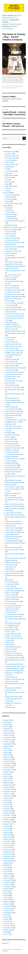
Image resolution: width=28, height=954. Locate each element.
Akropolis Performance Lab (14, 242)
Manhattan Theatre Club (13, 422)
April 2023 (7, 806)
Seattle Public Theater (12, 530)
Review (7, 201)
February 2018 (8, 902)
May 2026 (7, 726)
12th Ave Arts (9, 231)
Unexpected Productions (13, 664)
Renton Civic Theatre (12, 493)
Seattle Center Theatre (12, 513)
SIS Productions (10, 564)
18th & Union (9, 234)
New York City (12, 17)
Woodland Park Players (12, 696)
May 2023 (7, 804)
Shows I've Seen (6, 949)
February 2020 (8, 850)
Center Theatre (19, 86)
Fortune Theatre (10, 342)
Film (6, 169)
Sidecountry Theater (11, 562)
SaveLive (8, 510)
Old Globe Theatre (11, 452)
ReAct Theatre (9, 484)
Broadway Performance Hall (14, 296)
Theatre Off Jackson (11, 634)
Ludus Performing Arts (12, 413)
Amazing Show (10, 249)
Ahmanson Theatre (11, 238)
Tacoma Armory (10, 582)
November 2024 (8, 765)
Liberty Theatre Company (13, 411)
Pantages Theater (10, 463)
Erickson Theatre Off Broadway (15, 333)
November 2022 (8, 817)
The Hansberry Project (12, 616)
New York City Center (12, 445)
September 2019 (8, 860)
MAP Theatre (9, 424)
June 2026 (7, 724)
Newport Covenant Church (13, 448)
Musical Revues (10, 175)
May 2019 (6, 869)
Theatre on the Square (12, 636)
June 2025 (7, 750)
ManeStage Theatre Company (14, 420)
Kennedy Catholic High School (14, 389)
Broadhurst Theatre (11, 292)
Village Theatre (10, 681)
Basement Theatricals (12, 275)
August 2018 (7, 889)
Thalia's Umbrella (10, 599)
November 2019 (8, 856)
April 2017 (7, 921)
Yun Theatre (9, 707)
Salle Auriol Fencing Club (13, 504)
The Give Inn (9, 612)
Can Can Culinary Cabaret (13, 303)
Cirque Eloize (9, 311)
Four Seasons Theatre (12, 344)
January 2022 (8, 839)
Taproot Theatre (10, 593)
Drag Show (8, 167)
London (7, 210)
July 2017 (6, 915)
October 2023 (8, 793)
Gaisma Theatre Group (12, 346)
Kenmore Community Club (13, 387)
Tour (6, 190)
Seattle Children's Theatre (13, 515)
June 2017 (6, 917)
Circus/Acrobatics (10, 158)
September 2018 (9, 886)
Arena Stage (9, 255)
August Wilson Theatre (12, 264)
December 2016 (8, 925)
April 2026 (7, 729)
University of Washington (13, 670)
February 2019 (8, 876)
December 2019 (8, 854)
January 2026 (8, 735)
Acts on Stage (9, 236)
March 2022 (7, 835)
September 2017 (8, 912)
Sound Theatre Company (11, 87)
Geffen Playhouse (10, 348)
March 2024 (7, 783)
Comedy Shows (10, 160)
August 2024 (7, 772)
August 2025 (7, 746)
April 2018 (7, 897)
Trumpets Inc (9, 651)
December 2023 (8, 789)
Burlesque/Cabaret (11, 156)
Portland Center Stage (12, 471)
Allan (3, 86)
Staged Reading (10, 186)
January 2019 (8, 878)
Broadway (10, 216)
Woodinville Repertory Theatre (15, 692)
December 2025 (8, 737)
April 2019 (7, 871)
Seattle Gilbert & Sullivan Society (15, 517)
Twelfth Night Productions (13, 657)
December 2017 (8, 906)
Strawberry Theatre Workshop (14, 575)
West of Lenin (9, 690)
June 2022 (7, 828)
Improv (7, 173)
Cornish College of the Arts (13, 316)
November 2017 (8, 908)
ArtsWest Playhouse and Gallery (15, 257)
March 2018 (7, 899)
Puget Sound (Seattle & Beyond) (15, 221)
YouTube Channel (7, 28)
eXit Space (8, 340)
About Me (5, 20)
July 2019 (6, 865)
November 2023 (8, 791)
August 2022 (7, 824)
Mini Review (9, 197)
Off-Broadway (11, 218)
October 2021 (8, 845)
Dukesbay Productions (12, 327)
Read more (5, 943)
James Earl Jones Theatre (13, 372)
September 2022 (9, 822)
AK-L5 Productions (11, 240)
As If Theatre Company (12, 262)
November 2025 (8, 739)
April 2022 (7, 832)
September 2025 (9, 744)
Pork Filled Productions (12, 469)
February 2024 (8, 785)
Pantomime (9, 182)
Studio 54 (8, 580)
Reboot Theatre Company (13, 487)
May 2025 (7, 752)
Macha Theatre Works (12, 415)
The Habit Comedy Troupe (13, 614)
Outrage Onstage (10, 456)
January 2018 (8, 904)
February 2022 (8, 837)
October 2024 (8, 767)
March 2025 (7, 757)
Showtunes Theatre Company (14, 558)
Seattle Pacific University (13, 528)
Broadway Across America (13, 294)
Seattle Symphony (10, 534)
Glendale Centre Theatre (13, 353)
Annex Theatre (10, 253)
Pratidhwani (9, 474)
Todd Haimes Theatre (12, 647)
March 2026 (7, 731)
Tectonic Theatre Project (13, 597)
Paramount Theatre (11, 465)
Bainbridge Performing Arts (14, 266)
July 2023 (6, 800)
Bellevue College (10, 277)
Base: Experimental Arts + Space (15, 270)
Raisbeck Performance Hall (13, 482)
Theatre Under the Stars (12, 638)
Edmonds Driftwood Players (14, 331)
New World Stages (10, 443)
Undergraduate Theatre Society (15, 660)
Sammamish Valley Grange (13, 506)
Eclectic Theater (10, 329)
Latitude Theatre (10, 407)
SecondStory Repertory (12, 541)
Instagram (5, 24)
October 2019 (8, 858)
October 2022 (8, 819)
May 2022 (7, 830)
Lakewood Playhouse (12, 400)
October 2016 (8, 930)
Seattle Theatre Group (12, 536)
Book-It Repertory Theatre (13, 290)
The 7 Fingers (9, 603)
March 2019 (7, 873)
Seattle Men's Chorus (11, 521)
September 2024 (9, 770)
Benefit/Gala (9, 154)
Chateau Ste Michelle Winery (14, 309)
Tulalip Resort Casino (12, 653)
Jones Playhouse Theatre (13, 381)
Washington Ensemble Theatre (15, 683)
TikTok (12, 24)
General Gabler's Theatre (13, 350)
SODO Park (8, 569)
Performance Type (9, 151)
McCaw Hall (9, 433)
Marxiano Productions (12, 426)
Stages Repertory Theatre (13, 573)
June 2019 (6, 867)
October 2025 (8, 742)
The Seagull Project (11, 625)
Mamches (8, 417)
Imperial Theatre (10, 365)
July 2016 (6, 932)
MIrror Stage (9, 437)
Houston (8, 208)
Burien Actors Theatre (12, 298)
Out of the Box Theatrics (13, 454)
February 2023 (8, 811)
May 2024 (7, 778)
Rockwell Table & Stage (12, 497)
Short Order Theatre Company (14, 554)
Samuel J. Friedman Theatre (14, 508)
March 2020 (7, 847)
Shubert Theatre (10, 560)
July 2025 (6, 748)
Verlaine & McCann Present (13, 679)
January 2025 (8, 761)
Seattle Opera (9, 526)
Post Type (7, 192)
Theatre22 (8, 640)
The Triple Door (10, 627)
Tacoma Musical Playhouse (13, 590)
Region (6, 205)
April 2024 (7, 780)
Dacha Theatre (9, 322)
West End (10, 212)
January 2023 (8, 813)
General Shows (10, 171)
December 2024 (8, 763)
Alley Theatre (9, 244)
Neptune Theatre (10, 441)
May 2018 (6, 895)
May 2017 (6, 919)
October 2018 (8, 884)
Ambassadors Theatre (12, 251)
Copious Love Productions (13, 314)
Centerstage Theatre (11, 307)
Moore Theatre (10, 439)
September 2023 (9, 796)
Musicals (8, 177)
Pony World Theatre (11, 467)
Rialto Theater (9, 495)
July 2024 (6, 774)
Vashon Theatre (10, 677)
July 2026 (6, 722)
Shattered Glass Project (12, 547)
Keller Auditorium (11, 385)
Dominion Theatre (11, 324)
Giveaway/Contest (10, 195)
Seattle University (10, 538)
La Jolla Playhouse (11, 398)
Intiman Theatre (10, 370)
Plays (3, 87)
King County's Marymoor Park (14, 394)
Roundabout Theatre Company (14, 500)
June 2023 (7, 802)
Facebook (18, 24)
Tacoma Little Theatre (12, 588)
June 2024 (7, 776)
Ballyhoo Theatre (10, 268)
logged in (13, 99)
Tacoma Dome (9, 586)
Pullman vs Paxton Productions (15, 476)
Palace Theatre (10, 461)
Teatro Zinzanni (10, 595)
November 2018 (8, 882)
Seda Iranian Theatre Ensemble (15, 543)
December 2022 (8, 815)
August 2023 (7, 798)
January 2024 (8, 787)
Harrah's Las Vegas (11, 359)
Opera (7, 179)
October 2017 (8, 910)
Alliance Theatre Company (13, 247)
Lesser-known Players (12, 409)
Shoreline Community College (14, 549)
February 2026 (8, 733)
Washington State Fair (12, 688)
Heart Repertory (10, 361)
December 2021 (8, 841)
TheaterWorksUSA (11, 629)
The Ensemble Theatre (12, 606)
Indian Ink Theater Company (14, 368)
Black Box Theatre (11, 285)
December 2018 (8, 880)
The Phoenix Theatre (12, 623)
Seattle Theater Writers (12, 203)
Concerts (8, 162)
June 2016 (6, 934)
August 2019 (7, 863)
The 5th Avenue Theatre (12, 601)
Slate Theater (9, 567)
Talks (7, 188)
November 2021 (8, 843)
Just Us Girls (9, 383)
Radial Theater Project (12, 480)
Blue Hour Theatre (11, 288)
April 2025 (7, 755)
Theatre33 (8, 642)
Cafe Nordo (8, 301)
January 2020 (8, 852)
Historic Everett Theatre (13, 363)
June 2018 (7, 893)
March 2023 (7, 809)
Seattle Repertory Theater (13, 532)
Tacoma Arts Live (10, 584)
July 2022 (6, 826)
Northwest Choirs (10, 450)
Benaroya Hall (9, 279)
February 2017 (8, 923)
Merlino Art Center (11, 435)
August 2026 (7, 720)
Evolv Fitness (9, 337)
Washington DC (10, 225)
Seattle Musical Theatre (12, 523)
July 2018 (6, 891)
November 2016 (8, 928)
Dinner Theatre (10, 164)
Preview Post (9, 199)
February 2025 (8, 759)
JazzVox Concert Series (12, 374)
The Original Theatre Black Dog (15, 618)
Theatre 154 (9, 631)
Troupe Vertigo (10, 649)
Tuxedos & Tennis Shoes (13, 655)
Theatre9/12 (9, 644)
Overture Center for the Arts (14, 458)
